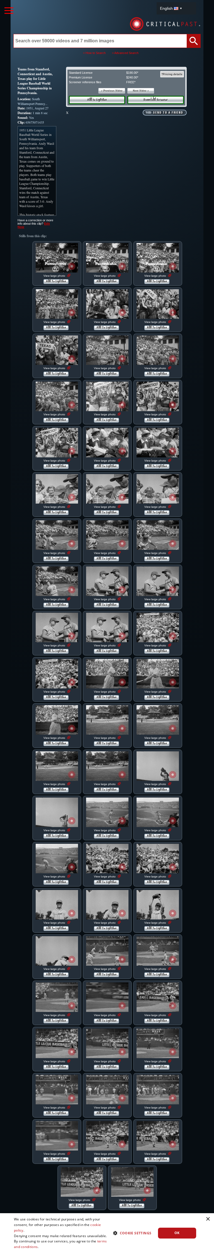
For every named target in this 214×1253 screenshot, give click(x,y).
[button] (130, 1233)
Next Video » (141, 90)
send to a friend (168, 112)
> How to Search (94, 53)
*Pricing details (172, 74)
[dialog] (107, 1233)
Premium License (80, 77)
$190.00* (132, 72)
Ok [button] (177, 1232)
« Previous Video (112, 90)
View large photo (54, 275)
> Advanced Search (125, 53)
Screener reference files (85, 82)
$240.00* (132, 77)
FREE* (130, 82)
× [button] (208, 1219)
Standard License (81, 72)
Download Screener (156, 100)
